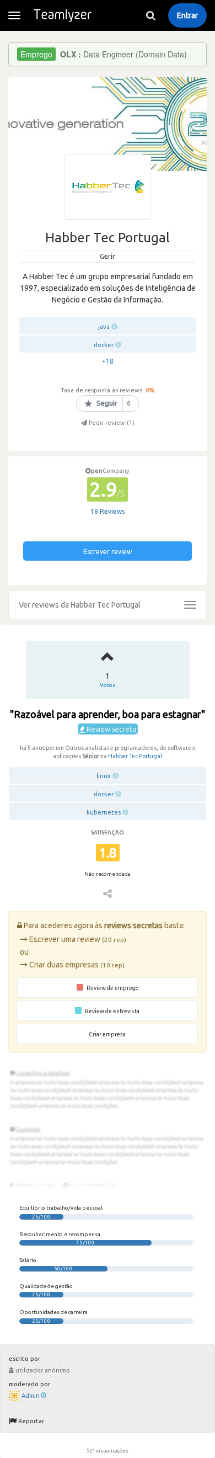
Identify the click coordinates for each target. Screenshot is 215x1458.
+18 (108, 361)
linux (103, 776)
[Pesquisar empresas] (150, 15)
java (104, 326)
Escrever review (107, 551)
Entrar (187, 15)
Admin (31, 1395)
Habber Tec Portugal (135, 756)
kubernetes (104, 812)
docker (104, 345)
